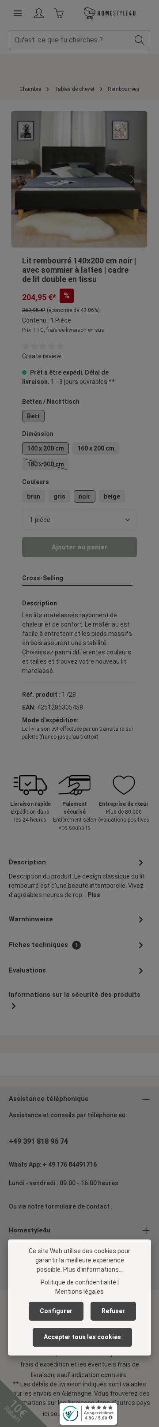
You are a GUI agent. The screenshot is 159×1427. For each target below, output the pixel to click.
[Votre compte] (39, 13)
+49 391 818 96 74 (38, 1141)
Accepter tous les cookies (82, 1337)
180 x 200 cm (48, 465)
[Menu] (17, 13)
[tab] (77, 878)
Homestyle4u (29, 1230)
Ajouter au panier (79, 547)
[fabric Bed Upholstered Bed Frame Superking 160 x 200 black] (79, 179)
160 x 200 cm (95, 448)
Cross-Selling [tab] (42, 578)
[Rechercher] (139, 40)
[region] (79, 179)
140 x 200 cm (45, 448)
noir (85, 496)
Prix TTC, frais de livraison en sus (63, 330)
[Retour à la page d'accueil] (110, 13)
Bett (33, 416)
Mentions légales (79, 1291)
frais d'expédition (44, 1364)
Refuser (113, 1310)
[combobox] (69, 40)
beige (112, 496)
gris (59, 496)
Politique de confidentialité (78, 1282)
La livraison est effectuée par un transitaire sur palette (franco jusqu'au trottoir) (77, 733)
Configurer (56, 1310)
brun (33, 496)
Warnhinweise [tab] (31, 919)
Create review (41, 356)
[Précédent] (27, 179)
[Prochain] (131, 179)
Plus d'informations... (93, 1269)
